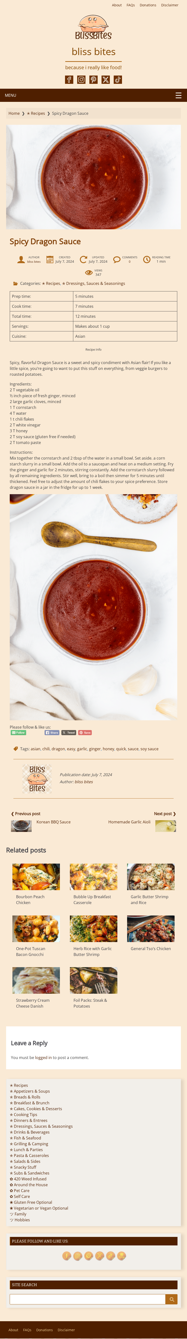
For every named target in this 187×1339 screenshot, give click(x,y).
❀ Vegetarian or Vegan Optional (39, 1208)
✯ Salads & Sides (25, 1161)
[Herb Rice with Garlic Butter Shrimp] (93, 928)
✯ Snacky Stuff (23, 1167)
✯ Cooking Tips (23, 1114)
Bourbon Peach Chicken (30, 900)
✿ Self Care (20, 1196)
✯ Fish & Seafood (25, 1138)
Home (14, 113)
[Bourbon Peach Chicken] (36, 877)
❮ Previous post (25, 813)
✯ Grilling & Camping (29, 1143)
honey (108, 748)
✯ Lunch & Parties (26, 1149)
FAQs (131, 5)
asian (35, 748)
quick (121, 748)
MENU (10, 95)
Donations (148, 5)
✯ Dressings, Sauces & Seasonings (93, 283)
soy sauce (149, 748)
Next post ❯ (165, 813)
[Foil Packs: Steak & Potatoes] (93, 980)
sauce (133, 748)
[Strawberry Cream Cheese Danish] (36, 980)
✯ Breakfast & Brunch (29, 1103)
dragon (58, 748)
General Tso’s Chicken (151, 948)
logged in (43, 1057)
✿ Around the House (29, 1184)
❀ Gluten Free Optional (31, 1202)
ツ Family (18, 1214)
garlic (82, 748)
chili (46, 748)
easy (71, 748)
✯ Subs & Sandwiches (29, 1173)
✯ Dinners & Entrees (28, 1120)
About (117, 5)
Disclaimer (169, 5)
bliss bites (94, 51)
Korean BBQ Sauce (54, 822)
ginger (95, 748)
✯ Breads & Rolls (25, 1097)
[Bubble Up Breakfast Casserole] (93, 877)
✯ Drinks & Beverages (30, 1132)
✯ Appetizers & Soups (30, 1091)
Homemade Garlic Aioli (129, 822)
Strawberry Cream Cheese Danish (33, 1003)
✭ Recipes (36, 113)
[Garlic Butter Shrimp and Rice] (151, 877)
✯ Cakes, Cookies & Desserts (36, 1108)
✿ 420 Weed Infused (28, 1179)
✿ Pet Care (19, 1190)
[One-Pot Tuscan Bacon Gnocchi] (36, 928)
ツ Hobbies (20, 1220)
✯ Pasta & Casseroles (29, 1155)
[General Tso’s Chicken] (151, 928)
